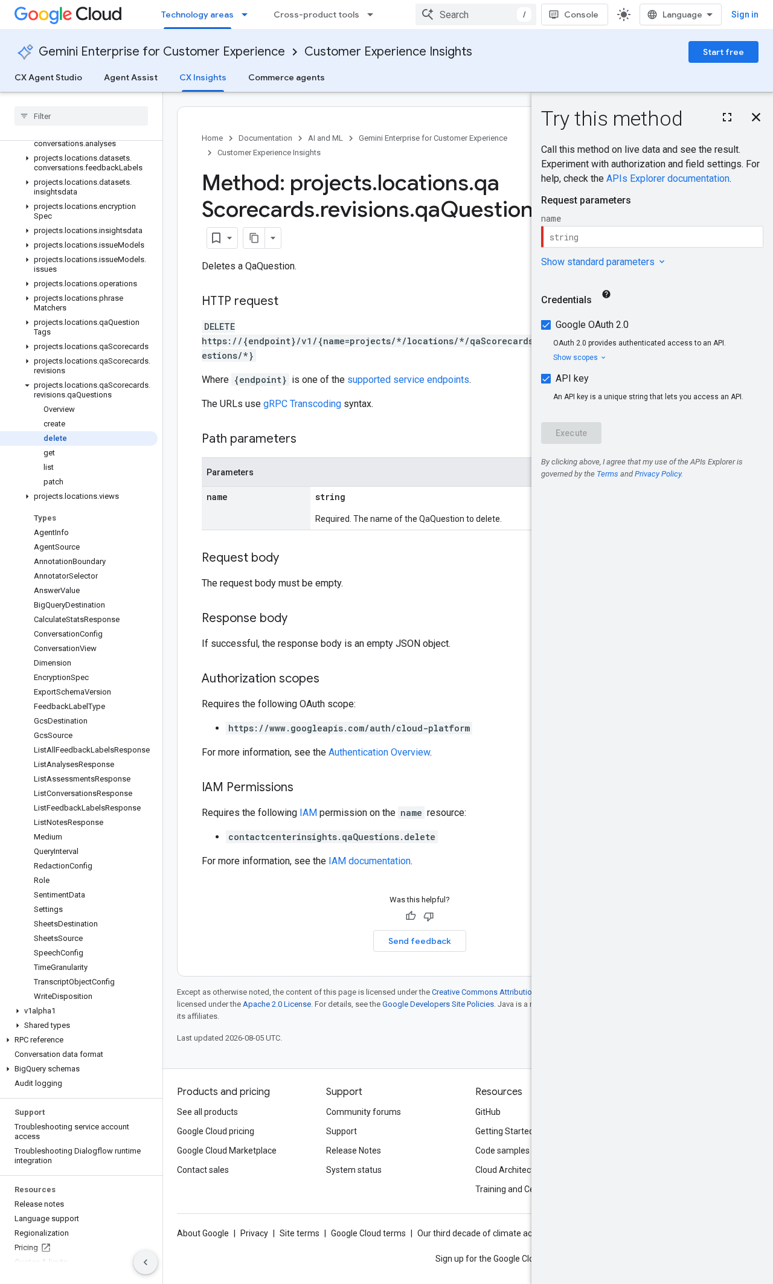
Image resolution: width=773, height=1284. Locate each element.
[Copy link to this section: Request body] (291, 558)
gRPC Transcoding (302, 403)
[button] (79, 163)
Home (212, 138)
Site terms (299, 1233)
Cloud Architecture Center (524, 1170)
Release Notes (353, 1150)
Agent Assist (131, 77)
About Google (203, 1233)
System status (354, 1170)
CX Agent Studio (48, 77)
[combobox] (475, 14)
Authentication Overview (379, 752)
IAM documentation (370, 861)
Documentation (265, 138)
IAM (308, 812)
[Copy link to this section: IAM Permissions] (305, 788)
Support (341, 1131)
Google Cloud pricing (215, 1131)
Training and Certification (523, 1189)
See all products (207, 1112)
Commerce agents (286, 77)
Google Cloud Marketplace (227, 1150)
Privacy (254, 1233)
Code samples (502, 1150)
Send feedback (419, 941)
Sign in (745, 14)
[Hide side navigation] (145, 1262)
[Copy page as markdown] (254, 238)
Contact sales (203, 1170)
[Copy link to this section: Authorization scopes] (331, 679)
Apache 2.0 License (277, 1004)
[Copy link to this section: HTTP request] (290, 302)
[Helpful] (411, 916)
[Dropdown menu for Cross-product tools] (373, 14)
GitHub (488, 1112)
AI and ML (325, 138)
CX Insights (202, 77)
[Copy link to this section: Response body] (299, 619)
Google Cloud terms (368, 1233)
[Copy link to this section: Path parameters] (309, 439)
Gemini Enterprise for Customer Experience (162, 51)
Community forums (363, 1112)
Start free (723, 52)
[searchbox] (81, 116)
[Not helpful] (429, 916)
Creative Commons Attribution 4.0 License (504, 992)
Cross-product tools (316, 14)
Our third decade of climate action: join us (495, 1233)
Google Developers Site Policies (438, 1004)
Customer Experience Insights (388, 51)
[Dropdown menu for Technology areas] (248, 14)
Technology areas (197, 14)
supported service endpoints (408, 379)
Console (581, 14)
